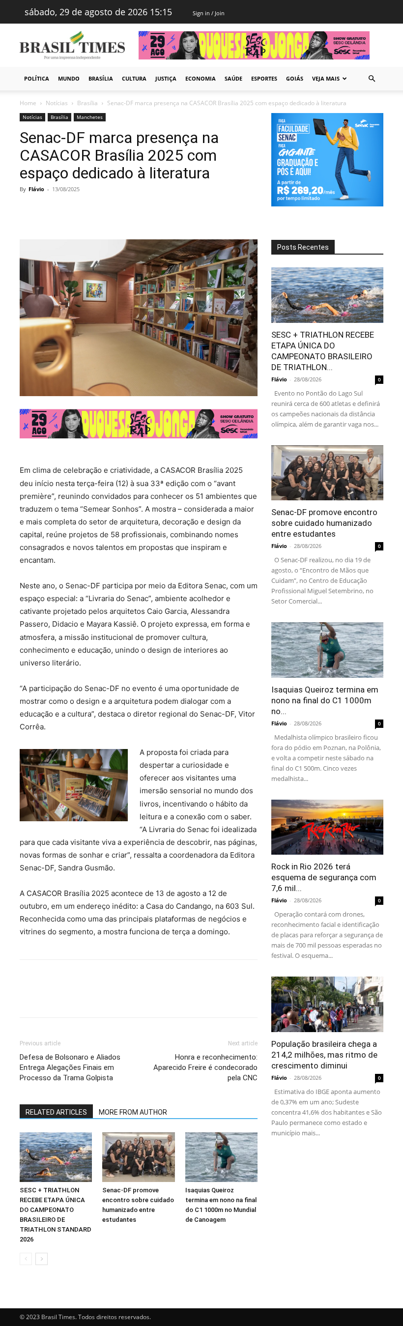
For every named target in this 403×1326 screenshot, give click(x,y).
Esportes (264, 78)
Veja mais (326, 78)
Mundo (69, 78)
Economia (200, 78)
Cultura (134, 78)
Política (36, 78)
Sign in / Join (209, 13)
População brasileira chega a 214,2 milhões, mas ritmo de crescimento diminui (324, 1054)
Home (28, 103)
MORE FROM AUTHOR (133, 1112)
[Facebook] (29, 211)
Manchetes (90, 117)
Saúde (233, 78)
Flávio (36, 189)
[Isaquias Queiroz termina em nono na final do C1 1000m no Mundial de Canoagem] (221, 1157)
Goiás (294, 78)
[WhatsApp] (97, 211)
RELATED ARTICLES (56, 1112)
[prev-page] (26, 1259)
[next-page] (41, 1259)
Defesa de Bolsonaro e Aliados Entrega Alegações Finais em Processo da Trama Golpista (70, 1067)
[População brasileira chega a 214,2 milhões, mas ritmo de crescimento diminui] (327, 1004)
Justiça (165, 78)
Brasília (100, 78)
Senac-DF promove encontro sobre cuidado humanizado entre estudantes (324, 523)
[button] (371, 79)
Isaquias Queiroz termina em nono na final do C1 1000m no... (324, 700)
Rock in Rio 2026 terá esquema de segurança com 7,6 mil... (323, 877)
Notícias (57, 103)
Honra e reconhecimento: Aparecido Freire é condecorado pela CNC (205, 1067)
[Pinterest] (75, 211)
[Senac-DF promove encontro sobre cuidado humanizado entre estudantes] (138, 1157)
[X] (52, 211)
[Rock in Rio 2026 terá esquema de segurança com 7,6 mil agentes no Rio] (327, 827)
